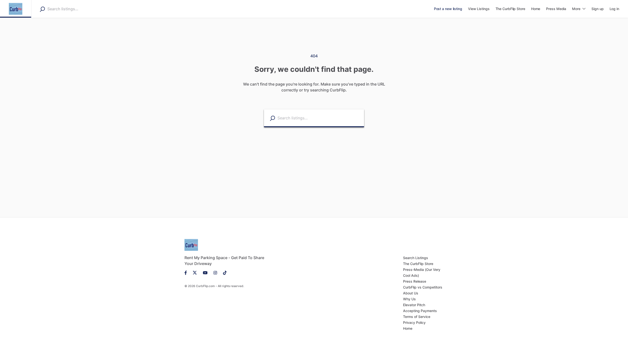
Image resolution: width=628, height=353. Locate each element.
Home (407, 328)
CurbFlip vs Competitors (422, 287)
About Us (410, 293)
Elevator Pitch (414, 305)
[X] (195, 272)
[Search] (42, 9)
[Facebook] (187, 272)
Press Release (414, 281)
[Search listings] (272, 118)
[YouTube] (205, 272)
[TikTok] (223, 272)
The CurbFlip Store (418, 264)
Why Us (409, 299)
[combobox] (78, 9)
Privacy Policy (414, 322)
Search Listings (415, 258)
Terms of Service (416, 317)
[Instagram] (215, 272)
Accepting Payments (420, 311)
